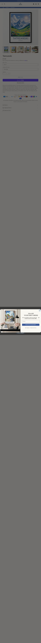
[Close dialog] (40, 310)
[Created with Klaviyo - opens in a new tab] (20, 333)
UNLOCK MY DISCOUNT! (30, 324)
